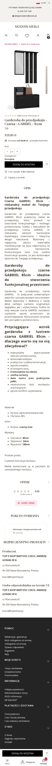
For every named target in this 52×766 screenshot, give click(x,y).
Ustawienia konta (13, 671)
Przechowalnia (11, 675)
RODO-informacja (13, 696)
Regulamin (9, 650)
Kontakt (8, 742)
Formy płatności (12, 714)
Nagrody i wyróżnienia (15, 738)
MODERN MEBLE (27, 26)
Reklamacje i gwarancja (16, 636)
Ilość (7, 146)
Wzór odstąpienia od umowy (18, 640)
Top (6, 128)
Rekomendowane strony (16, 693)
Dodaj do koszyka (24, 164)
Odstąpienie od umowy (15, 643)
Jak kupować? (11, 699)
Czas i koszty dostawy (15, 717)
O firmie (8, 735)
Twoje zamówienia (13, 668)
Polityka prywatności (14, 689)
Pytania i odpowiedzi (14, 647)
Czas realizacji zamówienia (17, 721)
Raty (7, 654)
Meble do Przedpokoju (30, 44)
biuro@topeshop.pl (12, 577)
